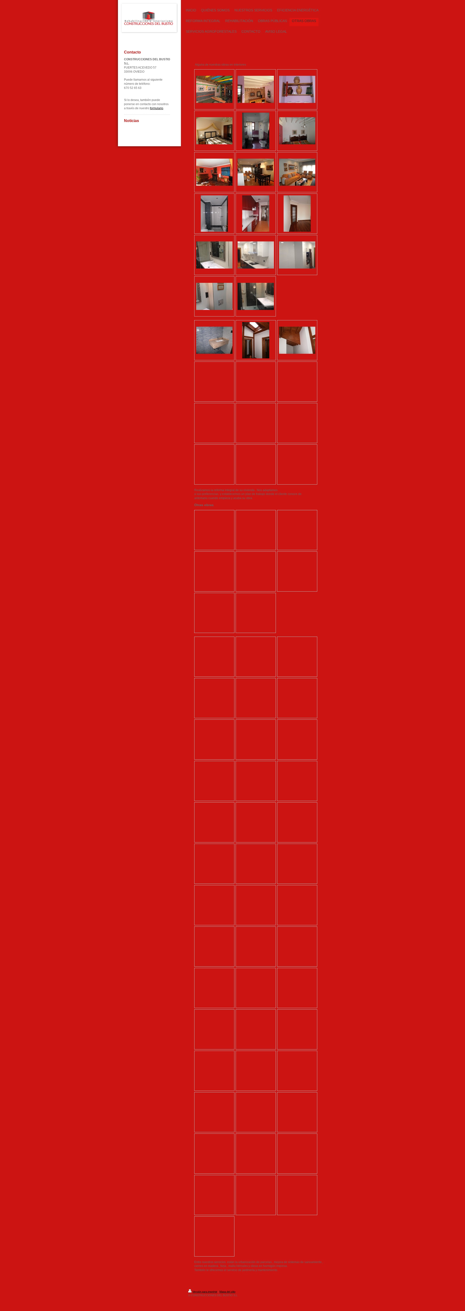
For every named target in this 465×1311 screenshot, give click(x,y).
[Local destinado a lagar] (214, 89)
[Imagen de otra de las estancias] (214, 130)
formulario (156, 108)
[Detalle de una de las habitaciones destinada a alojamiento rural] (256, 89)
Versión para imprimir (205, 1291)
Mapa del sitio (227, 1291)
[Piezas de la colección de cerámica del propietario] (297, 89)
